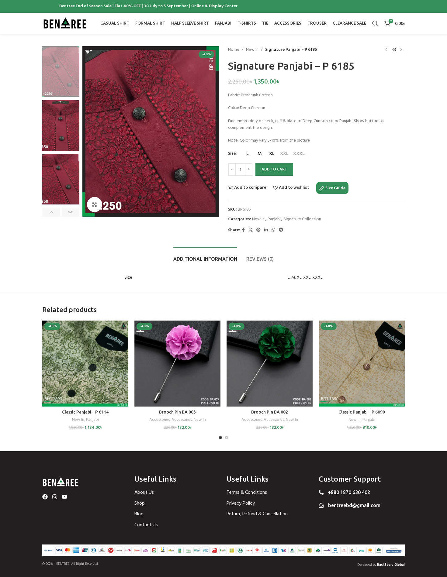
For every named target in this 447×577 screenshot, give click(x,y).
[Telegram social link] (281, 230)
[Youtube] (64, 497)
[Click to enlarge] (94, 204)
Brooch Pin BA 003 (177, 412)
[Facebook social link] (243, 230)
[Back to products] (393, 49)
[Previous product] (386, 49)
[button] (51, 212)
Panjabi (274, 219)
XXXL (317, 277)
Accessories (159, 420)
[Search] (375, 23)
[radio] (247, 154)
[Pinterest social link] (258, 230)
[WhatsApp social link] (273, 230)
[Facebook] (45, 497)
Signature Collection (302, 219)
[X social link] (251, 230)
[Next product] (401, 49)
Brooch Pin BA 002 (269, 412)
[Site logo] (65, 23)
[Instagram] (54, 497)
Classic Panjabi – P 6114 (85, 412)
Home (233, 49)
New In (252, 49)
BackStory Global (391, 565)
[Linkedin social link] (266, 230)
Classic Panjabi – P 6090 (361, 412)
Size (232, 153)
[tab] (205, 256)
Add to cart (274, 169)
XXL (306, 277)
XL (299, 277)
